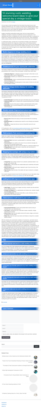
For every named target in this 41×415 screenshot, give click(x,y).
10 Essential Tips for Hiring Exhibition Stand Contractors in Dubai (16, 375)
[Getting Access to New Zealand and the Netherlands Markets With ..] (36, 357)
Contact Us (4, 404)
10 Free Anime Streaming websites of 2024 (11, 384)
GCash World (7, 5)
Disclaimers (4, 402)
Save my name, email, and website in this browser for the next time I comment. (20, 334)
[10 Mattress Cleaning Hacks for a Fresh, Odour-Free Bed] (36, 395)
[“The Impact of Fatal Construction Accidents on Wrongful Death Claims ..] (36, 367)
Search (3, 344)
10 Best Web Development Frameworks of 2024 (12, 370)
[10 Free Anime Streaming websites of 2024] (33, 388)
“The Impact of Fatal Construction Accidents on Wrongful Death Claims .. (18, 366)
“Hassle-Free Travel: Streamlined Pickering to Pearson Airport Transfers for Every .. (17, 361)
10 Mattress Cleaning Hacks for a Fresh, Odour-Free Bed (14, 393)
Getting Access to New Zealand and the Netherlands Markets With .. (17, 356)
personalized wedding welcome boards (21, 128)
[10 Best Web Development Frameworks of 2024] (36, 372)
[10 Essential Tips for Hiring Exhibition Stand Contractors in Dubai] (33, 378)
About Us (4, 406)
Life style (5, 302)
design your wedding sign (18, 175)
